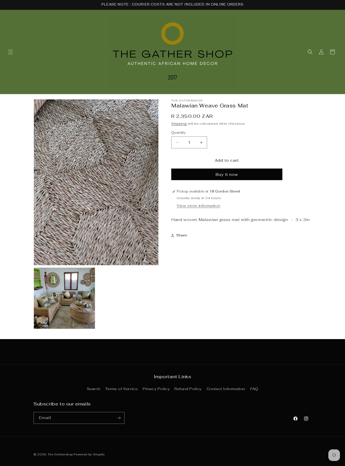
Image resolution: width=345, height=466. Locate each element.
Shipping (179, 124)
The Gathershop (61, 454)
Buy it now (227, 174)
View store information (198, 205)
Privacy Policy (156, 389)
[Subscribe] (118, 418)
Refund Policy (188, 389)
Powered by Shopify (89, 454)
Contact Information (226, 389)
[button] (10, 52)
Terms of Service (121, 389)
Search (94, 389)
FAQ (254, 389)
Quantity (178, 132)
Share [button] (181, 235)
